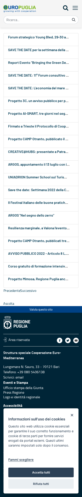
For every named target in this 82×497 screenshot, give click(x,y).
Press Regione (13, 392)
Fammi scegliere (21, 459)
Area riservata (19, 340)
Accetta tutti (41, 472)
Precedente (11, 290)
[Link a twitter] (68, 340)
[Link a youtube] (76, 340)
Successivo (28, 290)
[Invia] (73, 19)
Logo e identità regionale (21, 397)
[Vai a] (19, 8)
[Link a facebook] (59, 340)
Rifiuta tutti (41, 484)
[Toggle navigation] (74, 8)
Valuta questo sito (41, 309)
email (20, 377)
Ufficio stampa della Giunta (23, 387)
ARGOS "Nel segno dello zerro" (31, 215)
